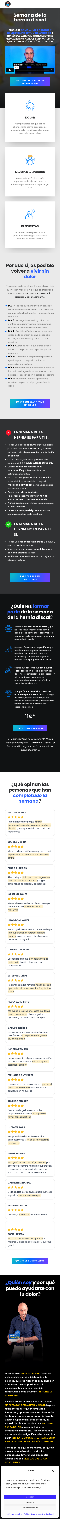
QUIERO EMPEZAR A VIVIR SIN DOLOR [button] (30, 403)
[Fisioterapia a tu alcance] (8, 4)
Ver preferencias (30, 1508)
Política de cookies (14, 1514)
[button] (52, 1470)
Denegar (30, 1502)
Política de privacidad (33, 1514)
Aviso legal (49, 1514)
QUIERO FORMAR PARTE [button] (30, 728)
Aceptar (30, 1497)
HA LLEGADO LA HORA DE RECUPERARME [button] (30, 82)
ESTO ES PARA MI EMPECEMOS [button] (30, 578)
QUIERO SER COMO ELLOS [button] (30, 1260)
